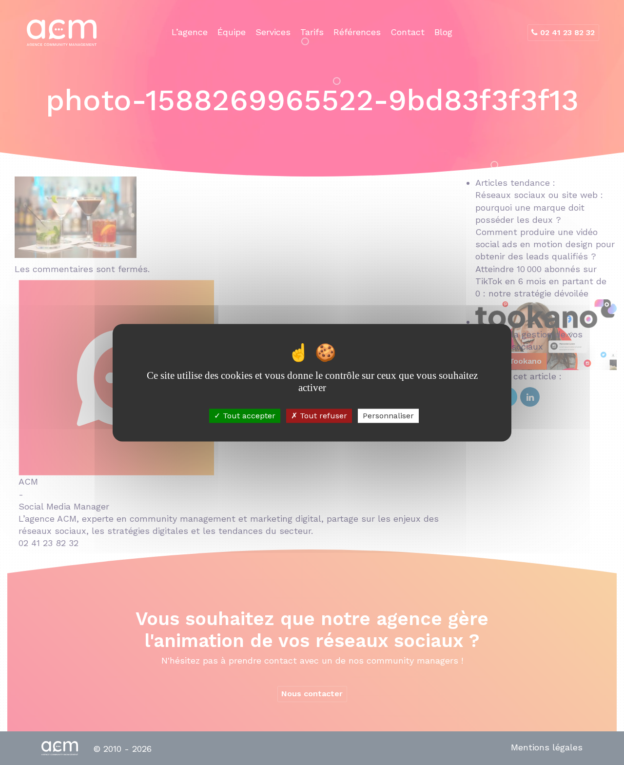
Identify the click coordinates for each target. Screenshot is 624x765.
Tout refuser (322, 415)
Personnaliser (388, 415)
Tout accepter (247, 415)
